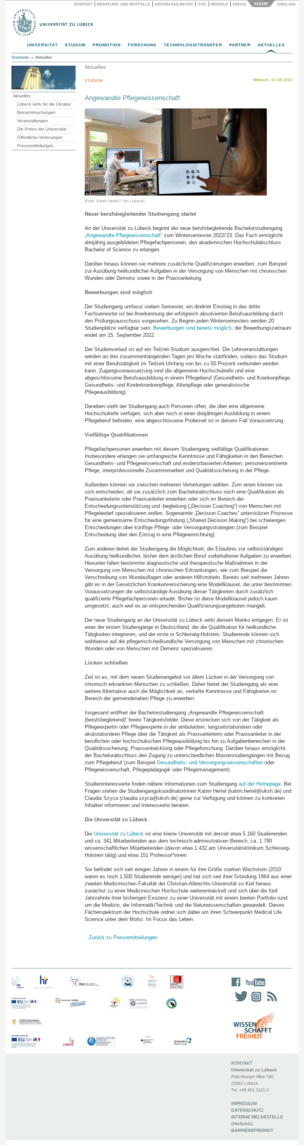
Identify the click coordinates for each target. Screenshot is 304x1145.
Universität (42, 45)
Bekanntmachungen (36, 112)
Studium (75, 45)
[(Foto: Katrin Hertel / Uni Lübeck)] (176, 152)
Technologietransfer (193, 45)
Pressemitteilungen (35, 145)
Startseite (20, 57)
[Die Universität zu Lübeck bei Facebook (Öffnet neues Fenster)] (236, 987)
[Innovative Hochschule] (182, 1041)
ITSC (202, 4)
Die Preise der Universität (41, 129)
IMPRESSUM (244, 1103)
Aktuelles (271, 45)
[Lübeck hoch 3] (68, 1041)
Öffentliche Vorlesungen (40, 137)
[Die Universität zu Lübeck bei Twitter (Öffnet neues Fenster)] (239, 1001)
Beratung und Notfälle (123, 4)
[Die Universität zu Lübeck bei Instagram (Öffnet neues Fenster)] (255, 1001)
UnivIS (239, 4)
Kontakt (83, 4)
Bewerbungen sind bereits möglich (192, 328)
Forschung (142, 45)
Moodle (219, 4)
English (286, 4)
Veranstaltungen (32, 120)
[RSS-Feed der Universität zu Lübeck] (271, 1001)
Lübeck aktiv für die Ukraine (44, 104)
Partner (240, 45)
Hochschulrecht (174, 4)
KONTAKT (242, 1063)
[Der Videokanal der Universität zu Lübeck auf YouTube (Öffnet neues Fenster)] (254, 987)
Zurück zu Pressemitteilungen (123, 937)
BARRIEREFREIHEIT (252, 1130)
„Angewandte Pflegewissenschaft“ (123, 235)
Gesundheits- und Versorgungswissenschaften (210, 762)
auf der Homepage (260, 784)
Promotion (107, 45)
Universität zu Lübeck (119, 834)
